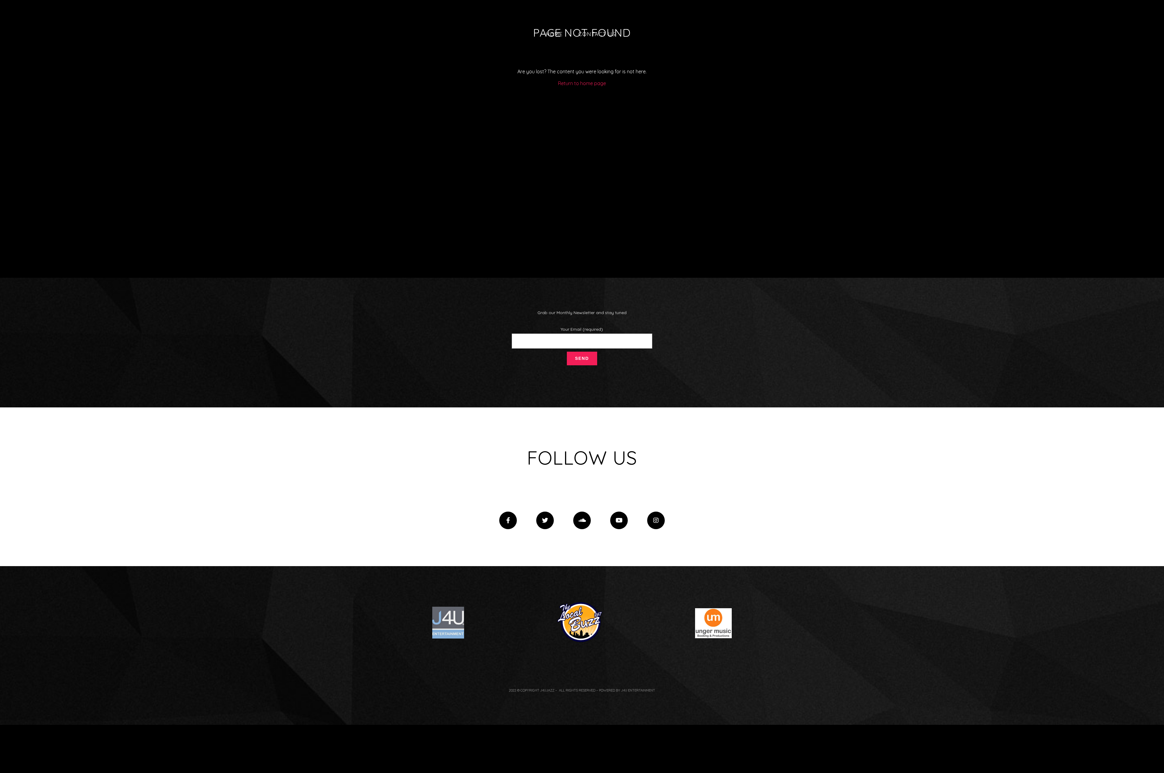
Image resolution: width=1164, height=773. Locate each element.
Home (554, 34)
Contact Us (597, 34)
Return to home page (582, 83)
